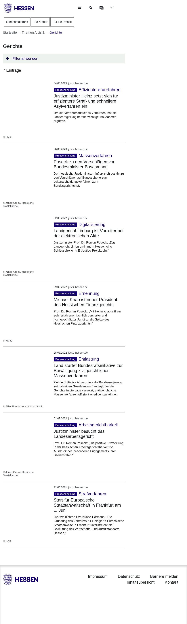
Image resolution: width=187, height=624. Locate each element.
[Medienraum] (101, 8)
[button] (64, 58)
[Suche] (90, 8)
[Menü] (80, 8)
